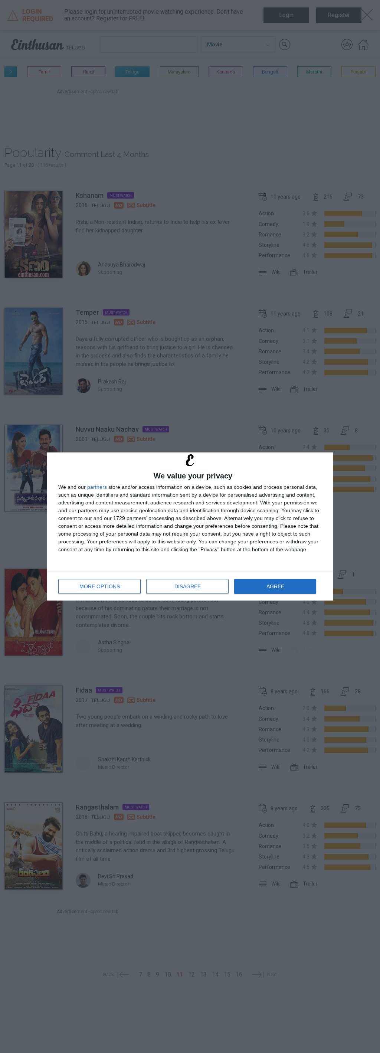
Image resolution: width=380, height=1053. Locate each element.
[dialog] (190, 526)
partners (97, 487)
